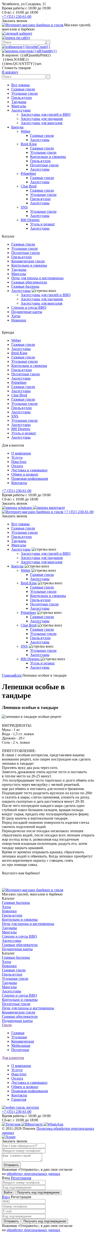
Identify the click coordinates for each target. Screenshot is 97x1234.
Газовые (17, 1033)
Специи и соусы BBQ (28, 307)
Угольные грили (24, 93)
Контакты (19, 483)
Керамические (22, 1041)
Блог (18, 675)
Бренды (17, 127)
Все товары (20, 85)
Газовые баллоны (25, 286)
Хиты (15, 316)
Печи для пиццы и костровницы (37, 278)
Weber (25, 131)
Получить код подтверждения (38, 1192)
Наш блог (19, 462)
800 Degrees (30, 220)
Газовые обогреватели (29, 282)
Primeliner (28, 173)
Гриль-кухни (21, 98)
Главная (8, 675)
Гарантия (18, 1099)
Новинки (18, 320)
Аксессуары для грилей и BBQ (46, 114)
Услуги (17, 457)
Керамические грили (28, 261)
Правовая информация (29, 479)
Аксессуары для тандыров (42, 119)
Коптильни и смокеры (48, 157)
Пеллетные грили (44, 165)
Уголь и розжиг (42, 224)
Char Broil (28, 186)
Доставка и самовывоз (29, 470)
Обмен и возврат (24, 474)
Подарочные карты (26, 312)
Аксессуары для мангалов (41, 123)
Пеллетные (20, 1050)
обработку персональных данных (33, 1174)
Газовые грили (23, 89)
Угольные (19, 1037)
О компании (21, 453)
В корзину (10, 72)
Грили (7, 1025)
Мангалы (18, 106)
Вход (6, 1197)
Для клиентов (13, 1058)
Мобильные (20, 1046)
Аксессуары (21, 110)
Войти (8, 1192)
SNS (24, 207)
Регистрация (21, 1178)
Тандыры (18, 102)
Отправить (11, 1165)
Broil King (29, 144)
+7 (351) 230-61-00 (16, 17)
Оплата (17, 466)
